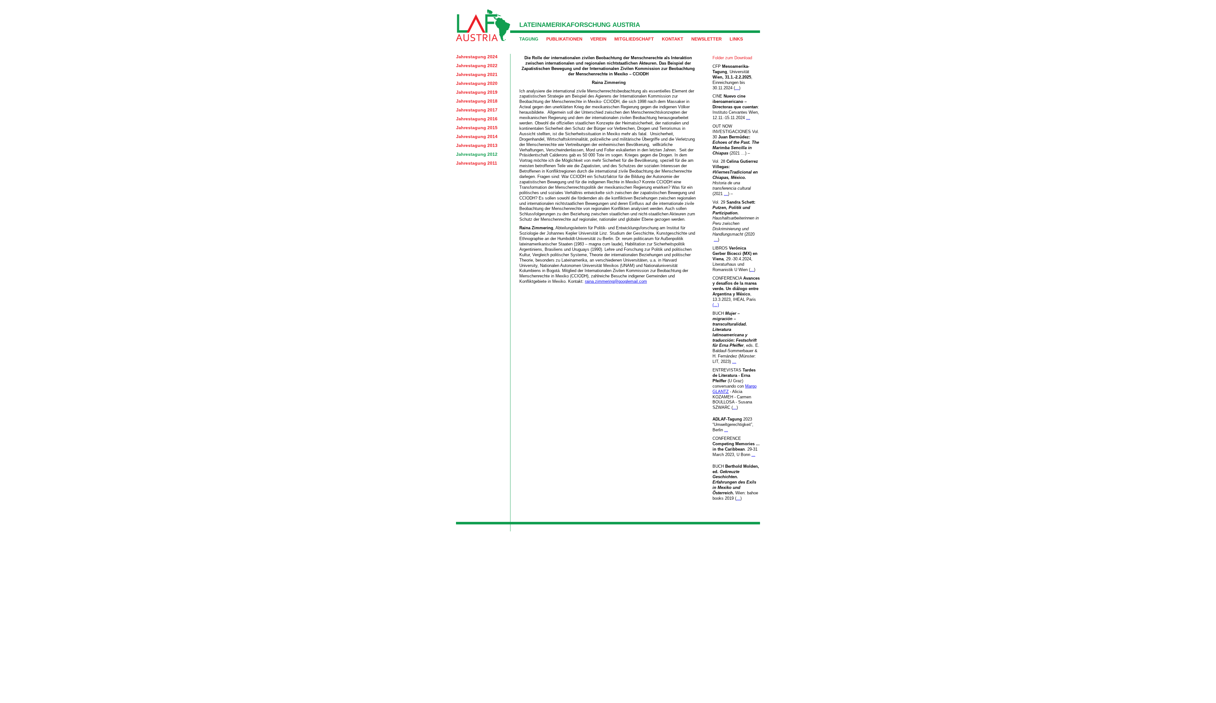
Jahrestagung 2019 (476, 92)
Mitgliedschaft (634, 38)
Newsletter (706, 38)
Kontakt (672, 38)
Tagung (528, 38)
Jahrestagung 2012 (476, 154)
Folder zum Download (732, 57)
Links (736, 38)
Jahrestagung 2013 (476, 145)
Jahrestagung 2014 (476, 136)
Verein (598, 38)
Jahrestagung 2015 (476, 127)
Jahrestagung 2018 (476, 101)
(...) (715, 304)
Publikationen (564, 38)
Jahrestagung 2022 (476, 65)
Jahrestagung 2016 (476, 118)
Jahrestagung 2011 (476, 163)
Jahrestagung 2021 (476, 74)
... (752, 269)
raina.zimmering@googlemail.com (616, 281)
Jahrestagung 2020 (476, 83)
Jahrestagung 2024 (476, 56)
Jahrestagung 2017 (476, 109)
